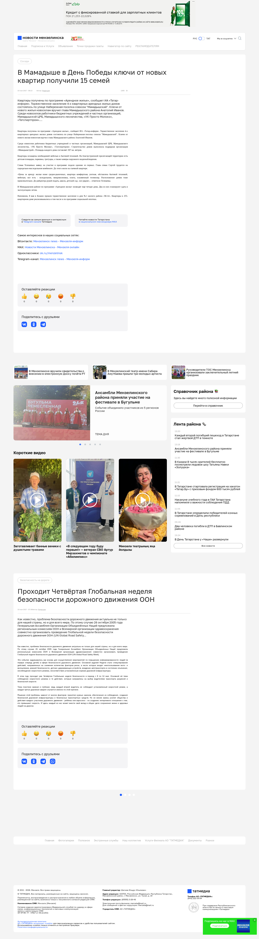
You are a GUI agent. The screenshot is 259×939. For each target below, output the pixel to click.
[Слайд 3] (90, 444)
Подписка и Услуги (42, 46)
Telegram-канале (32, 221)
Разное (210, 840)
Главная (22, 46)
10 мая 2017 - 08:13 (25, 90)
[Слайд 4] (95, 444)
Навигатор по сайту (119, 46)
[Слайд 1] (80, 444)
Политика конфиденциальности (33, 927)
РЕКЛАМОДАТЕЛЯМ (147, 46)
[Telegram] (43, 324)
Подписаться (219, 925)
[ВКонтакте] (24, 324)
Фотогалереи (66, 840)
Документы (195, 840)
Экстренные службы (106, 840)
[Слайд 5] (100, 444)
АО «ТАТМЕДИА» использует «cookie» (35, 923)
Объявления (65, 46)
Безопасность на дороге (34, 580)
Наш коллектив (131, 840)
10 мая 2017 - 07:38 (25, 609)
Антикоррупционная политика (32, 921)
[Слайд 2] (85, 444)
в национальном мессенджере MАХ (98, 221)
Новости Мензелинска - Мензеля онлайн (52, 247)
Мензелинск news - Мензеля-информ (58, 241)
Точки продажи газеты (90, 46)
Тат (208, 38)
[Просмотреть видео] (37, 500)
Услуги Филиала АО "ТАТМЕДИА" (164, 840)
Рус (195, 38)
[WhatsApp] (52, 761)
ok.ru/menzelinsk (51, 253)
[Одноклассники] (33, 324)
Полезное (84, 840)
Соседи (24, 61)
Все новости (208, 545)
